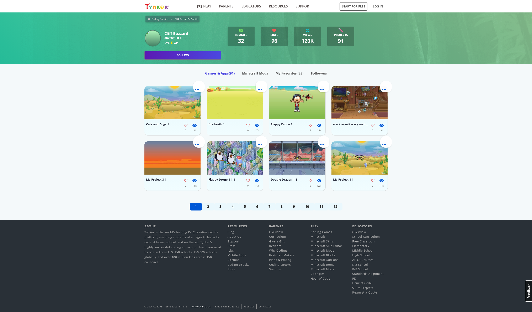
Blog (231, 232)
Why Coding (278, 250)
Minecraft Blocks (323, 255)
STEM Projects (362, 288)
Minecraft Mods (255, 73)
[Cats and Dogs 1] (172, 102)
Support (303, 6)
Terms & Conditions (176, 306)
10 (307, 206)
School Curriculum (366, 237)
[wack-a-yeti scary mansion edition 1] (359, 102)
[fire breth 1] (235, 102)
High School (361, 255)
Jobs (231, 250)
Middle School (362, 250)
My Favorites (289, 73)
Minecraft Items (322, 265)
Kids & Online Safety (227, 306)
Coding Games (321, 232)
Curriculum (277, 237)
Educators (251, 6)
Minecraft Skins (322, 241)
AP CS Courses (363, 260)
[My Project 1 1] (359, 158)
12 (335, 206)
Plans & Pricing (280, 260)
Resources (278, 6)
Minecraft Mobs (322, 250)
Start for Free (353, 6)
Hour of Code (320, 278)
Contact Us (265, 306)
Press (232, 246)
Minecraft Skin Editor (326, 246)
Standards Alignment (368, 274)
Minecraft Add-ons (325, 260)
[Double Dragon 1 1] (297, 158)
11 (321, 206)
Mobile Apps (237, 255)
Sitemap (234, 260)
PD (354, 278)
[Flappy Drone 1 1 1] (235, 158)
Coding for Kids (159, 19)
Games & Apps (220, 73)
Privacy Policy (201, 306)
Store (231, 269)
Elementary (360, 246)
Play (207, 6)
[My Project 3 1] (172, 158)
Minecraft (318, 237)
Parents (226, 6)
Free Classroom (363, 241)
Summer (275, 269)
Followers (319, 73)
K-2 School (360, 265)
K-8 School (360, 269)
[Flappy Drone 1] (297, 102)
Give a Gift (277, 241)
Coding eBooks (238, 265)
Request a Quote (364, 292)
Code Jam (318, 274)
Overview (276, 232)
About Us (234, 237)
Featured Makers (281, 255)
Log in (378, 6)
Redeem (275, 246)
